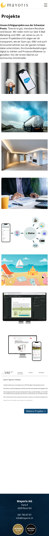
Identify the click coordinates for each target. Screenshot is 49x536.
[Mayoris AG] (14, 6)
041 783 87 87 (24, 514)
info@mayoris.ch (24, 518)
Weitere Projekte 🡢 (36, 411)
